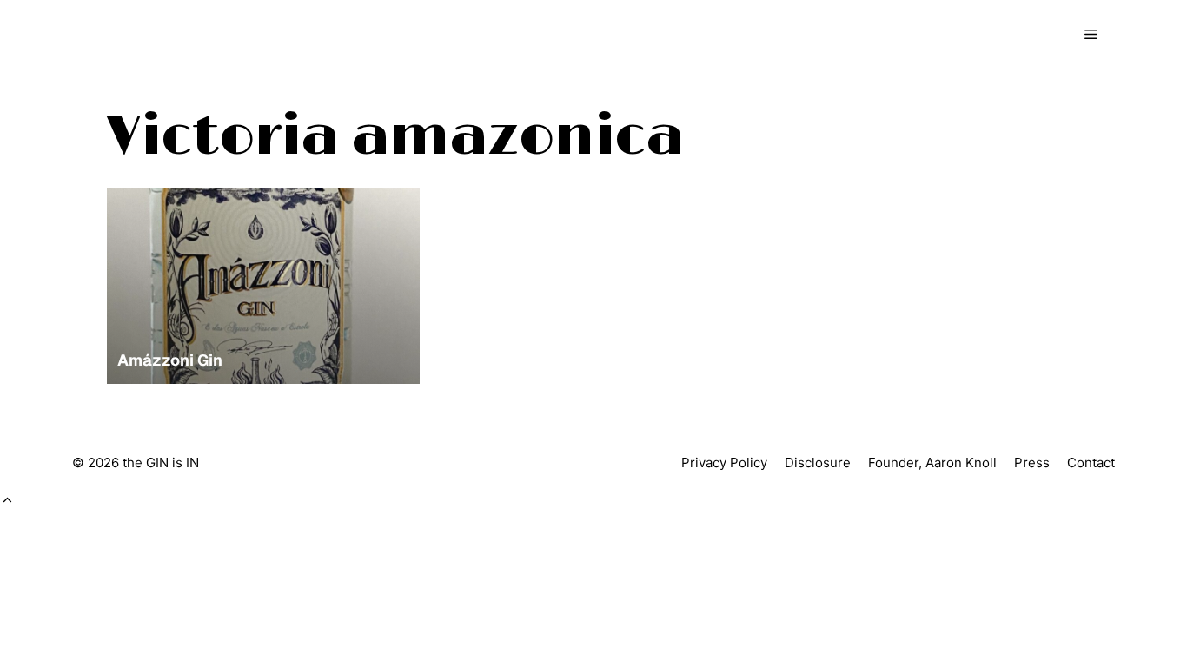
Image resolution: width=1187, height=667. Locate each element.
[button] (7, 500)
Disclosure (818, 462)
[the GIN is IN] (146, 34)
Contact (1091, 462)
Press (1032, 462)
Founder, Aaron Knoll (932, 462)
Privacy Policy (724, 462)
